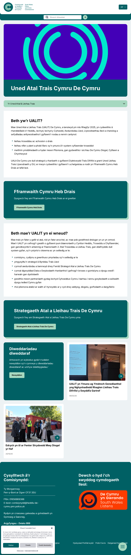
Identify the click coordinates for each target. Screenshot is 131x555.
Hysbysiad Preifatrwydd (31, 550)
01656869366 (17, 499)
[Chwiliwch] (85, 17)
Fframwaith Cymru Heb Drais (29, 207)
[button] (52, 528)
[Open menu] (122, 546)
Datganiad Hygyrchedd (117, 543)
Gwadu (27, 545)
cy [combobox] (122, 7)
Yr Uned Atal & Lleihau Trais (21, 103)
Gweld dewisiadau (45, 545)
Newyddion (17, 375)
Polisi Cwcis (20, 550)
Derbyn (11, 545)
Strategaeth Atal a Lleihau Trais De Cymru (34, 326)
